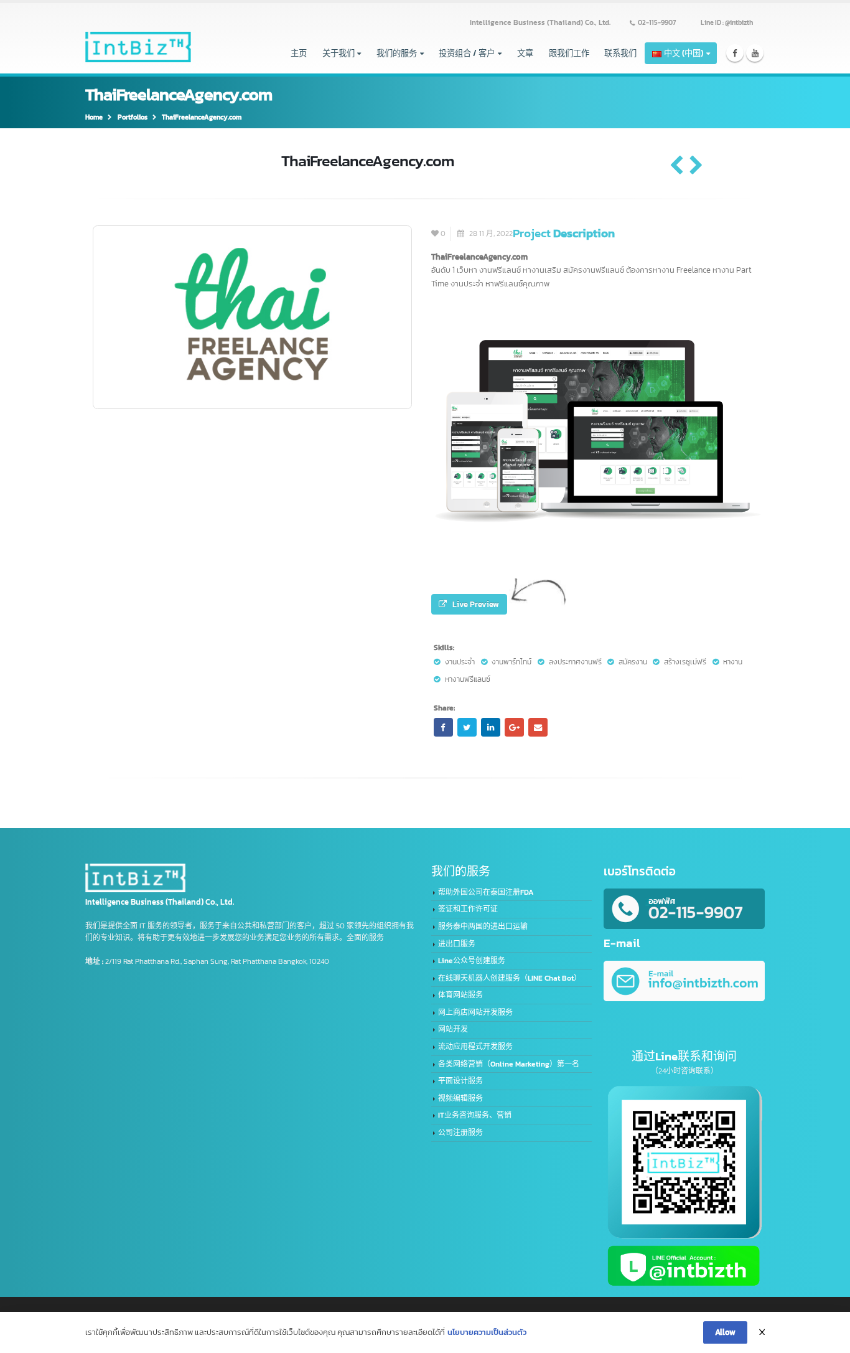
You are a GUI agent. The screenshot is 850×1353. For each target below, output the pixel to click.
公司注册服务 (460, 1132)
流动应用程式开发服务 (475, 1046)
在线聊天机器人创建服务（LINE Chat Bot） (509, 978)
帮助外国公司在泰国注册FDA (486, 892)
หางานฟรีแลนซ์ (467, 679)
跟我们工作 (569, 53)
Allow (725, 1332)
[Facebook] (735, 53)
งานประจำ (460, 661)
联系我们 (620, 53)
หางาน (732, 661)
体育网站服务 (460, 995)
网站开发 (453, 1029)
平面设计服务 (460, 1081)
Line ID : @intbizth (727, 22)
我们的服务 (396, 53)
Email (537, 727)
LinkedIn (490, 727)
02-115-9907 (657, 22)
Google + (514, 727)
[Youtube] (755, 53)
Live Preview (475, 604)
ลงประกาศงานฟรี (575, 661)
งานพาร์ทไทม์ (511, 661)
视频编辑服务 (460, 1098)
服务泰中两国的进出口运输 (483, 926)
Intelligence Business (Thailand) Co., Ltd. (540, 22)
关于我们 (338, 53)
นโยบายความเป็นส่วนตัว (486, 1332)
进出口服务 (456, 944)
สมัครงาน (633, 661)
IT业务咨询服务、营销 (474, 1115)
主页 (299, 53)
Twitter (466, 727)
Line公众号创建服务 (471, 960)
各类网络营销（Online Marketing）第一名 (508, 1064)
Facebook (443, 727)
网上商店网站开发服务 (475, 1012)
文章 (525, 53)
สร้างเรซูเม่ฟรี (685, 661)
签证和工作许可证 (468, 909)
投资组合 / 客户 (467, 53)
